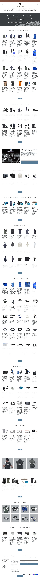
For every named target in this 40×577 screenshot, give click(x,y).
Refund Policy (4, 566)
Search (3, 562)
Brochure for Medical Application (32, 9)
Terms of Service (4, 567)
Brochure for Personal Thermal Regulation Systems (10, 9)
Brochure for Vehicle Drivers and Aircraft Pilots (20, 10)
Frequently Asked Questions (6, 558)
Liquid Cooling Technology (5, 559)
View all (20, 98)
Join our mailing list (23, 555)
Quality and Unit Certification (4, 561)
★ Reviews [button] (20, 576)
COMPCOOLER (5, 574)
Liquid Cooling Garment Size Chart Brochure (12, 8)
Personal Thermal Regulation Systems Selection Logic (26, 8)
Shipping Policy (4, 565)
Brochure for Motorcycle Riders (22, 9)
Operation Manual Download (32, 10)
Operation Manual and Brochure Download (5, 556)
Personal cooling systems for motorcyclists (29, 162)
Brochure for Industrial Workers (8, 10)
